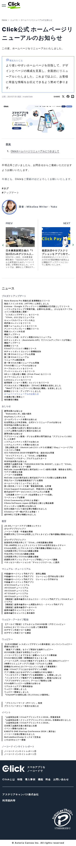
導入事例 (30, 779)
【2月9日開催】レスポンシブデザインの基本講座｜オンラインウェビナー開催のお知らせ (38, 645)
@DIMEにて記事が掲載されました (20, 514)
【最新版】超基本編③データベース (20, 607)
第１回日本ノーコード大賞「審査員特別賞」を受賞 (27, 486)
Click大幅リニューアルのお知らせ (20, 365)
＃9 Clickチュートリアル (16, 588)
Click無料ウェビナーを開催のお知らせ (22, 683)
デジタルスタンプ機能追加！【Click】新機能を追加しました (32, 385)
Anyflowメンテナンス (14, 416)
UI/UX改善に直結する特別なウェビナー (22, 652)
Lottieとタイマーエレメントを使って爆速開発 (26, 627)
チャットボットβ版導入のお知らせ (20, 506)
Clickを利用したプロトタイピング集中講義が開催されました (32, 548)
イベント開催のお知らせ (15, 728)
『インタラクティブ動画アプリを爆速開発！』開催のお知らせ (32, 678)
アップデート (10, 192)
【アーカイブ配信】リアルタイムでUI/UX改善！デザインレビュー (34, 624)
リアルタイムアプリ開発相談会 (18, 686)
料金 (48, 779)
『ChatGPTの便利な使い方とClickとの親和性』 (27, 695)
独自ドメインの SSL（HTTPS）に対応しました (26, 303)
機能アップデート (12, 334)
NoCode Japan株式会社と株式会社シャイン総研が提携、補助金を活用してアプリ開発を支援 (38, 470)
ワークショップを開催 (14, 497)
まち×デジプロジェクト (15, 528)
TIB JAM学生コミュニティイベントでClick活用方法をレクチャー (35, 545)
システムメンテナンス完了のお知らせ (21, 442)
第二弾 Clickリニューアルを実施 (19, 354)
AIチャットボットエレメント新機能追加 (22, 351)
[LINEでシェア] (72, 97)
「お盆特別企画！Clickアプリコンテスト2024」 (27, 723)
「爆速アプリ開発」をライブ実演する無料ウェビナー (28, 649)
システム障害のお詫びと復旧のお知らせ (22, 428)
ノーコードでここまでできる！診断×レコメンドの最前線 (30, 655)
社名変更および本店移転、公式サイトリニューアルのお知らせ (32, 422)
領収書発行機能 (11, 399)
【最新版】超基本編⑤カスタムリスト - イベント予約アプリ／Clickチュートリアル (39, 600)
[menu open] (4, 5)
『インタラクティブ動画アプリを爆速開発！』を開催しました (32, 675)
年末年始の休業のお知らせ (16, 425)
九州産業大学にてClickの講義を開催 (21, 551)
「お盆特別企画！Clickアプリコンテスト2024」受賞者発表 (32, 717)
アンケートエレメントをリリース (19, 371)
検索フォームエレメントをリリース (20, 326)
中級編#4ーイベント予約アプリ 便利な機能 (25, 573)
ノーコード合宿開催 (13, 475)
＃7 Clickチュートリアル (16, 593)
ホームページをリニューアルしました (21, 483)
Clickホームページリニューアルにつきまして (35, 151)
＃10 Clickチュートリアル (17, 585)
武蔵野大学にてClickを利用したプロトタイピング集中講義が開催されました (38, 535)
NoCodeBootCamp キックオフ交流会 (22, 737)
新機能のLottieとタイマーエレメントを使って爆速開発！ (31, 666)
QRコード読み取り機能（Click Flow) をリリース (27, 374)
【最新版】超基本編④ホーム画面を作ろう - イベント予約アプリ (34, 604)
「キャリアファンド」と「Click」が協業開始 (25, 456)
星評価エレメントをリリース (17, 323)
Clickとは (8, 779)
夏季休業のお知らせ (13, 411)
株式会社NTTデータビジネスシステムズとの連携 (27, 492)
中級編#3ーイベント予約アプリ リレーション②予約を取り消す (34, 576)
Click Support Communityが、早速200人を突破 (28, 489)
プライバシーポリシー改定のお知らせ (21, 706)
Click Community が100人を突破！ (22, 500)
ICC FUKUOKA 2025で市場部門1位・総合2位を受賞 (29, 453)
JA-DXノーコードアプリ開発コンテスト (23, 526)
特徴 (20, 779)
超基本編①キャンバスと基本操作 (19, 613)
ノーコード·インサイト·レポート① (20, 754)
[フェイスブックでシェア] (68, 97)
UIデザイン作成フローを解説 (17, 630)
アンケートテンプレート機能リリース (21, 329)
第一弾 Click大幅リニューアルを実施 (21, 363)
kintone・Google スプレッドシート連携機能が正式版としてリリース (37, 306)
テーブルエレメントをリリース (18, 368)
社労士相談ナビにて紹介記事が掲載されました (25, 509)
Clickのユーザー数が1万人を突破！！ (22, 512)
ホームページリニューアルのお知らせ (21, 394)
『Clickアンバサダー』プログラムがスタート (25, 458)
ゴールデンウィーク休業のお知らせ (20, 419)
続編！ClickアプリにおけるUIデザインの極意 (25, 669)
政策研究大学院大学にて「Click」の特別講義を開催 (28, 542)
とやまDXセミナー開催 (15, 740)
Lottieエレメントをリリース (17, 380)
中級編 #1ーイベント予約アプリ (19, 582)
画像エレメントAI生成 (14, 331)
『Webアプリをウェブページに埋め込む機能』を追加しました (33, 388)
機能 (40, 779)
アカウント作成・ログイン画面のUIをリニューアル (27, 337)
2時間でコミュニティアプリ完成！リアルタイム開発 (28, 663)
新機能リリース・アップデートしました (22, 391)
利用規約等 (8, 800)
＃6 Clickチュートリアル (16, 596)
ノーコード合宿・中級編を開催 (18, 531)
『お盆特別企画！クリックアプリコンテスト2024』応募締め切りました (37, 720)
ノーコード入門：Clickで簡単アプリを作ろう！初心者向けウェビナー (36, 661)
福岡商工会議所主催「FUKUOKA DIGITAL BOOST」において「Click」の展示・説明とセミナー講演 (38, 465)
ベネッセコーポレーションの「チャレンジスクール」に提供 (31, 562)
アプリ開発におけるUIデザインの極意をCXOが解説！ (29, 672)
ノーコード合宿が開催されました (19, 734)
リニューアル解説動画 (14, 360)
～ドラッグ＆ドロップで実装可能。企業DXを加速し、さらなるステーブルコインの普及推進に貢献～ (38, 310)
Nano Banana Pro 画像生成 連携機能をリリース (27, 301)
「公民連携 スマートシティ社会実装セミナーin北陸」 (29, 495)
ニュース (14, 20)
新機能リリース (11, 346)
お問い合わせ (61, 779)
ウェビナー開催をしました (16, 692)
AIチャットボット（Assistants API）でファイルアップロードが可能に (38, 340)
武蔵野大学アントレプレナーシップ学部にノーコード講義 (30, 559)
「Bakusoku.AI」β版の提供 (17, 414)
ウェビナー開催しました (15, 689)
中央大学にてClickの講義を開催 (19, 554)
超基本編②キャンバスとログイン (19, 610)
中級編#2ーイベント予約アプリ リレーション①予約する (31, 579)
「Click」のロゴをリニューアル (19, 317)
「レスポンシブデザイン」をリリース (21, 314)
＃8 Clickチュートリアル (16, 591)
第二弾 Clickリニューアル (16, 357)
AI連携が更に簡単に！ (14, 397)
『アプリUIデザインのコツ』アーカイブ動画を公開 (27, 680)
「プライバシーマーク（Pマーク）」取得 (23, 703)
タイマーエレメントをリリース (18, 377)
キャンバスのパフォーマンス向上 (19, 320)
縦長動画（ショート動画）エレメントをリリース (26, 382)
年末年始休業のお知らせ (15, 461)
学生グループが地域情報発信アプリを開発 (23, 480)
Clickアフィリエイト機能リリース (20, 348)
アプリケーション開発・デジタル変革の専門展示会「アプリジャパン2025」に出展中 (38, 437)
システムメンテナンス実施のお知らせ (21, 445)
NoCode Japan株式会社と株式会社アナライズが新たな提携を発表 (35, 477)
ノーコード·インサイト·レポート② (20, 751)
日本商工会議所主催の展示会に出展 (20, 726)
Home (4, 20)
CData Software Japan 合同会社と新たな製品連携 (29, 503)
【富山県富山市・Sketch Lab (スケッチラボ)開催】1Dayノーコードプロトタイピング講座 (38, 448)
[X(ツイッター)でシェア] (63, 97)
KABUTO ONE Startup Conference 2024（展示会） (30, 731)
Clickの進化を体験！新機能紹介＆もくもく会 (25, 658)
